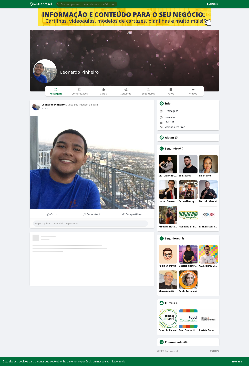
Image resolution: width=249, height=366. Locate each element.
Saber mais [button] (118, 361)
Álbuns (169, 137)
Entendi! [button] (237, 361)
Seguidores (172, 238)
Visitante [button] (213, 3)
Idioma (215, 351)
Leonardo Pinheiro (79, 72)
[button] (86, 4)
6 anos (45, 108)
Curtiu (169, 303)
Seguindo (171, 148)
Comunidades (174, 342)
